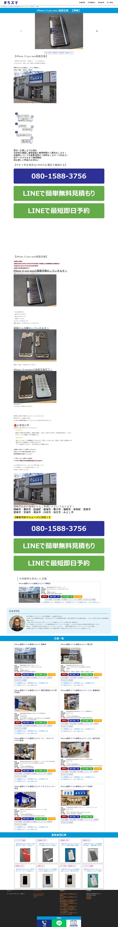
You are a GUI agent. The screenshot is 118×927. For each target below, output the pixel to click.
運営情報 (88, 896)
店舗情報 (82, 2)
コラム (35, 896)
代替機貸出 (91, 2)
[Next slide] (97, 31)
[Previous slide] (21, 31)
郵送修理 (101, 2)
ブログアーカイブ (38, 895)
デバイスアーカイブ (38, 893)
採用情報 (88, 898)
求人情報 (110, 2)
